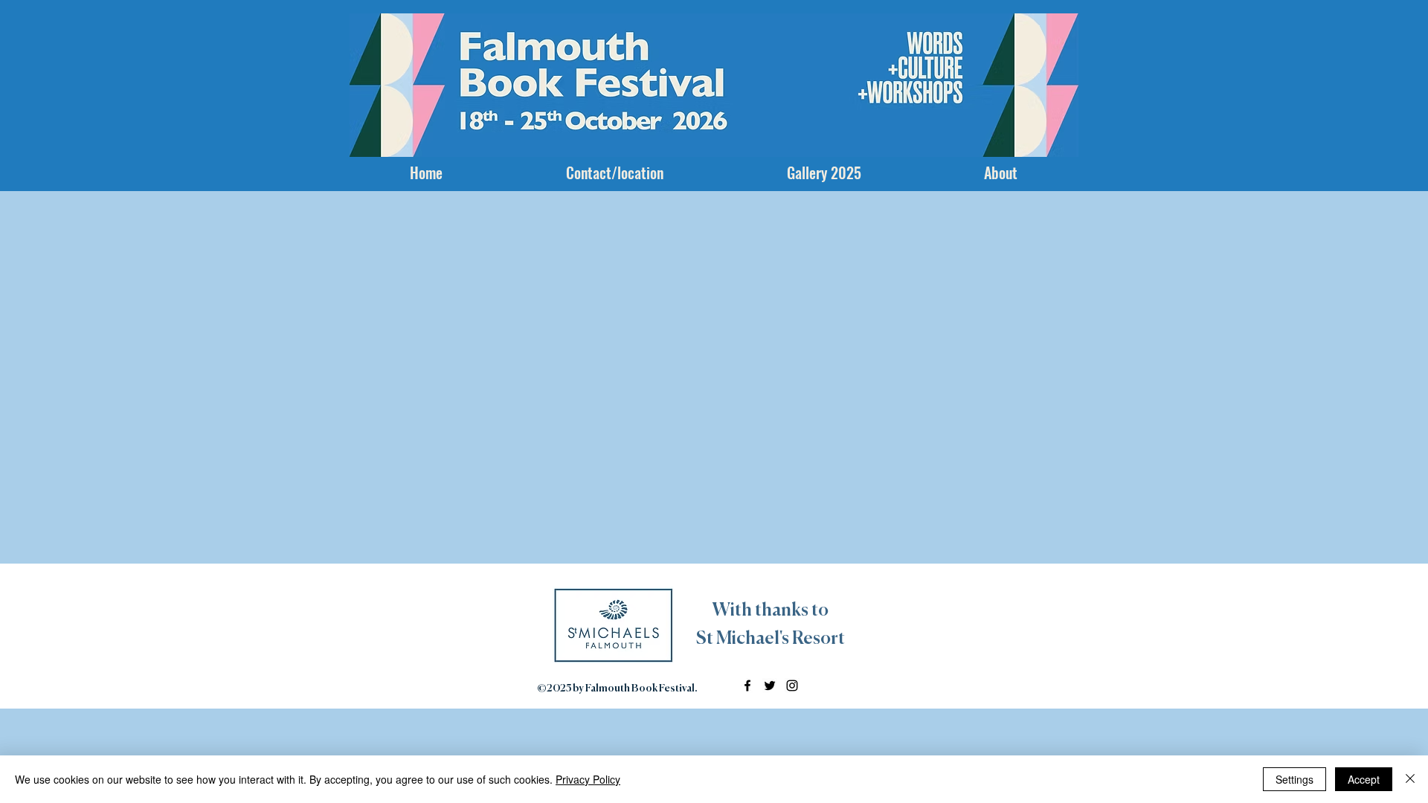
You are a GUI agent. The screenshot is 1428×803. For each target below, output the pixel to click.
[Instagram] (792, 685)
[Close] (1410, 779)
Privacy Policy (588, 779)
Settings (1294, 779)
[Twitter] (769, 685)
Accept (1364, 779)
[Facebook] (747, 685)
